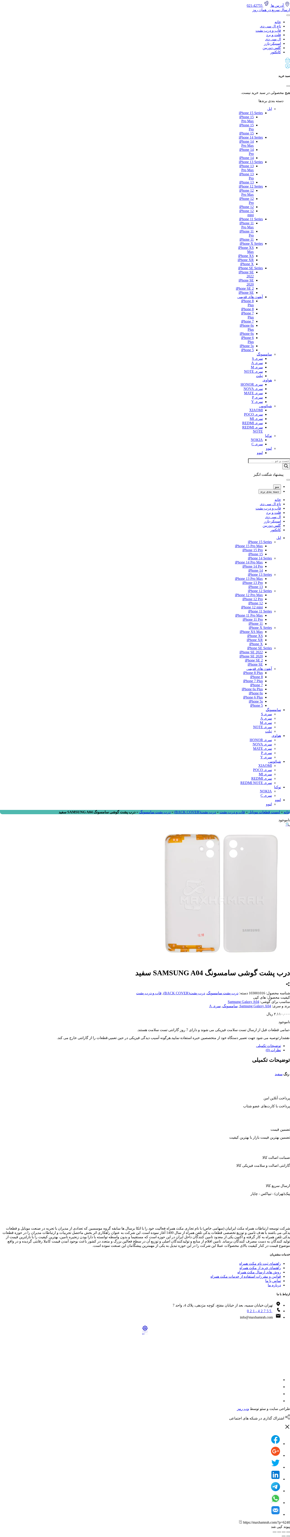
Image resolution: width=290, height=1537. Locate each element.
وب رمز (243, 1409)
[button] (145, 61)
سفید (279, 1074)
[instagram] (278, 1380)
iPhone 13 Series (251, 162)
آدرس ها (277, 5)
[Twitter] (275, 1467)
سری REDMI (252, 423)
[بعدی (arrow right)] (283, 1536)
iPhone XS (246, 256)
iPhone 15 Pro (252, 550)
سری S (257, 358)
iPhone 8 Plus (253, 673)
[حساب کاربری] (287, 67)
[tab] (140, 1046)
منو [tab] (277, 486)
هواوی (267, 380)
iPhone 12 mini (252, 607)
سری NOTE (253, 371)
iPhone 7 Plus (253, 681)
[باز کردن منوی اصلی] (288, 15)
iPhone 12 (246, 207)
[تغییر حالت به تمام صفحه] (279, 1532)
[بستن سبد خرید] (288, 86)
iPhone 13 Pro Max (246, 168)
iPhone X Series (251, 243)
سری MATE (253, 393)
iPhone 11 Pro (253, 619)
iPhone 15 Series (251, 113)
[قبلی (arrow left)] (288, 1536)
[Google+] (275, 1455)
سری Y (257, 402)
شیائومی (265, 406)
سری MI (256, 419)
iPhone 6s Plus (252, 689)
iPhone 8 (247, 309)
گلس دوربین (272, 48)
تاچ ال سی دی (270, 26)
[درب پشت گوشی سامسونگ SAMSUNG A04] (222, 961)
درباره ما (274, 1285)
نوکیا (268, 436)
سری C (257, 444)
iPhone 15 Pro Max (246, 119)
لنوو (269, 448)
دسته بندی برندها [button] (271, 101)
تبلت (259, 376)
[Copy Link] (240, 1522)
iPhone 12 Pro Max (246, 192)
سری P (257, 397)
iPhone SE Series (250, 268)
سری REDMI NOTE (256, 783)
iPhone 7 (247, 321)
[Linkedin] (275, 1479)
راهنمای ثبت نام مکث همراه (260, 1263)
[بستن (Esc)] (288, 1532)
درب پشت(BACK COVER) (195, 812)
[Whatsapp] (275, 1503)
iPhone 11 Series (251, 219)
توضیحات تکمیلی (268, 1046)
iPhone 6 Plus (253, 697)
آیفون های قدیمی (250, 297)
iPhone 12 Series (251, 186)
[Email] (275, 1514)
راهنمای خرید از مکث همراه (260, 1268)
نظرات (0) (273, 1050)
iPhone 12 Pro (252, 599)
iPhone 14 (246, 158)
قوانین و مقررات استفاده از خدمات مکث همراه (245, 1276)
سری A (257, 363)
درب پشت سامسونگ (155, 812)
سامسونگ (264, 354)
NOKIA (257, 440)
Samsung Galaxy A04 (243, 1002)
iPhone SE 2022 (251, 652)
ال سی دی (273, 39)
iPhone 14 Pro (252, 566)
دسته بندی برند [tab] (269, 491)
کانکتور (275, 52)
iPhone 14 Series (251, 137)
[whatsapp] (278, 1394)
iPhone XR (246, 260)
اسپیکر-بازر (272, 43)
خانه (278, 22)
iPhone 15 (246, 133)
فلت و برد (273, 35)
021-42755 (259, 1311)
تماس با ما (273, 1281)
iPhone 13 (246, 182)
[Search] (286, 466)
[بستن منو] (288, 479)
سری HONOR (252, 384)
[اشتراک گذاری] (283, 1532)
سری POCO (253, 414)
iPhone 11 (246, 239)
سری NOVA (253, 389)
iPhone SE (246, 292)
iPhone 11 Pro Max (246, 225)
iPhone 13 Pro (252, 583)
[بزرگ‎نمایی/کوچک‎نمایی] (274, 1532)
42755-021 (255, 5)
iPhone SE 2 (245, 288)
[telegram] (278, 1387)
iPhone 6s (247, 334)
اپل (269, 109)
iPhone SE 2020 (251, 656)
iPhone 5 (247, 350)
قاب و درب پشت (268, 30)
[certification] (105, 1364)
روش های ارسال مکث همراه (259, 1272)
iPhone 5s (247, 346)
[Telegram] (275, 1491)
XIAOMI (256, 410)
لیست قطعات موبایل (264, 812)
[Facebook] (275, 1444)
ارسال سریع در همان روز (271, 10)
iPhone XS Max (251, 632)
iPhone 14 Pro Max (246, 143)
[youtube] (278, 1401)
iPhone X (247, 264)
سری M (257, 367)
